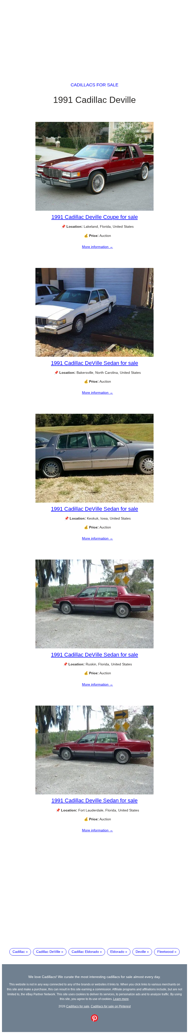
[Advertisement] (94, 36)
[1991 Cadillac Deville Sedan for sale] (94, 793)
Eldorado (117, 952)
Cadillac (19, 952)
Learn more (121, 998)
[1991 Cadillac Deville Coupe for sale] (94, 209)
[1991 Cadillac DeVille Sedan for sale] (94, 355)
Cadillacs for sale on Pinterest (111, 1006)
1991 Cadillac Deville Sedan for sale (94, 800)
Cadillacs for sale (94, 84)
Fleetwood (165, 952)
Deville (141, 952)
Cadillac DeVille (48, 952)
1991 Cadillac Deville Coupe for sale (94, 217)
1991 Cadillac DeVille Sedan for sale (94, 363)
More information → (97, 247)
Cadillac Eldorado (85, 952)
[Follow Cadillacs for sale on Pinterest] (94, 1020)
